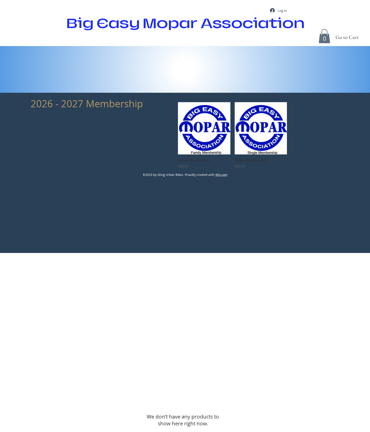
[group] (232, 135)
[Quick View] (204, 128)
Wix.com (221, 175)
